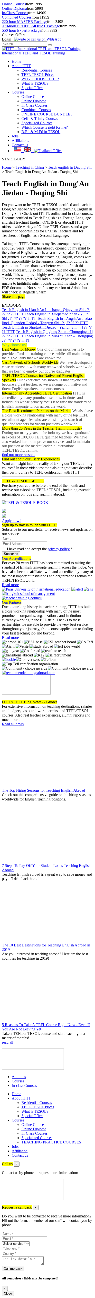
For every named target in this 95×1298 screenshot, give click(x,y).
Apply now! (11, 521)
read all (7, 1042)
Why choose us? (14, 345)
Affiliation (20, 1151)
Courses (18, 92)
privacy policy (59, 549)
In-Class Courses (15, 13)
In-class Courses (24, 1085)
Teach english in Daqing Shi (70, 167)
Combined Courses (16, 17)
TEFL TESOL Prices (37, 75)
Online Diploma (14, 8)
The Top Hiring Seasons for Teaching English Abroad (43, 790)
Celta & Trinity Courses (39, 118)
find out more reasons (18, 455)
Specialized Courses (36, 123)
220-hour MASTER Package (24, 22)
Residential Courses (36, 70)
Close (8, 1293)
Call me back (13, 1268)
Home (16, 61)
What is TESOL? (34, 83)
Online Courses (14, 4)
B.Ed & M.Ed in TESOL (40, 132)
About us (19, 1077)
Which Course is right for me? (44, 127)
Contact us (20, 145)
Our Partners (11, 602)
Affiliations (20, 140)
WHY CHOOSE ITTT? (40, 79)
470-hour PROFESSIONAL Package (31, 26)
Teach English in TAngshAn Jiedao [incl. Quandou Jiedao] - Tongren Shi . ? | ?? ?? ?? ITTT (47, 320)
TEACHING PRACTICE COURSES (51, 1142)
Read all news (13, 724)
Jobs (15, 136)
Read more (10, 585)
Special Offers (32, 88)
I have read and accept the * (40, 549)
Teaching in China (30, 167)
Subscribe (11, 554)
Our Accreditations (16, 558)
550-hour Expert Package (21, 30)
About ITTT (21, 66)
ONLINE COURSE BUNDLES (47, 114)
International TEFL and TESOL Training (33, 53)
